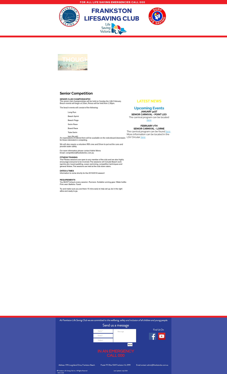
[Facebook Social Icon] (152, 336)
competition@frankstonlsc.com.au (80, 153)
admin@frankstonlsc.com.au (157, 365)
